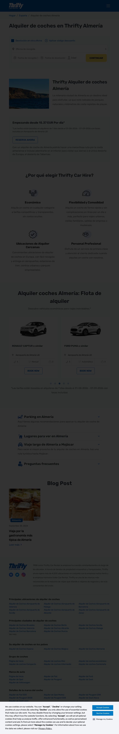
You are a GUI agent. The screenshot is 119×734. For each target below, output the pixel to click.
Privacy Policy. (45, 728)
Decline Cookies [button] (102, 713)
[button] (102, 719)
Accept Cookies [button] (102, 707)
